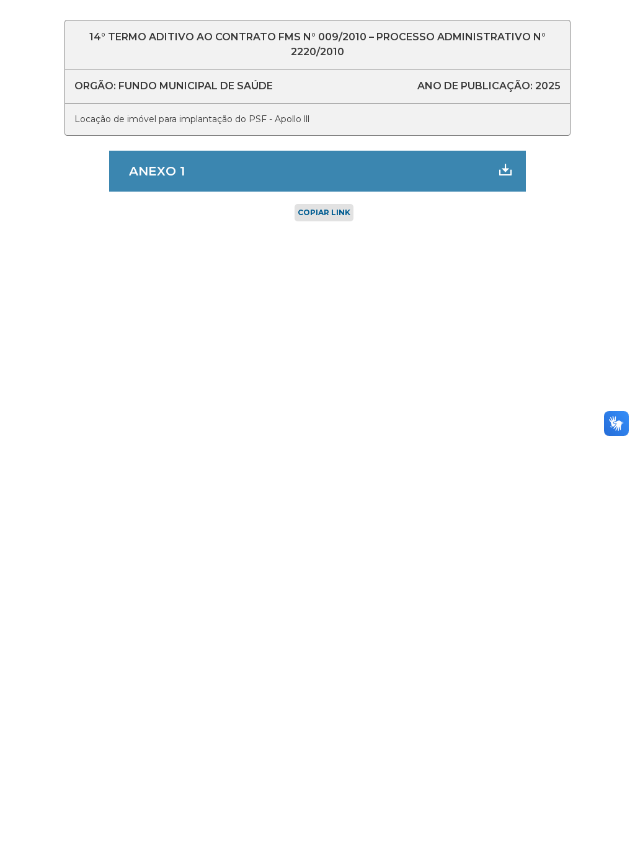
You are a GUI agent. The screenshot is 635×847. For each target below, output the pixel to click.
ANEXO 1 (157, 171)
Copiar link (324, 212)
